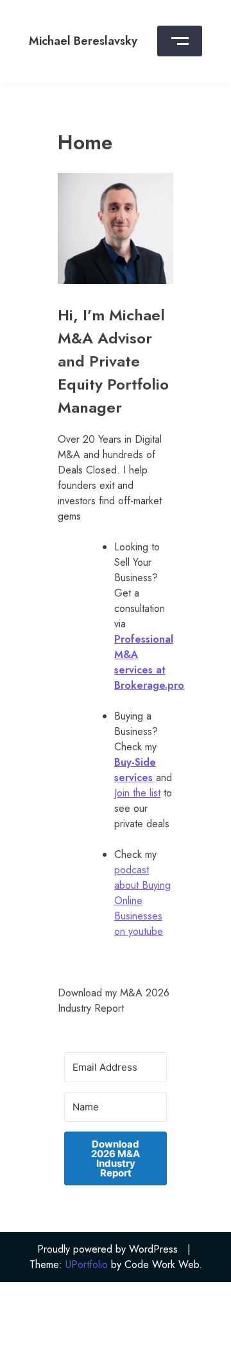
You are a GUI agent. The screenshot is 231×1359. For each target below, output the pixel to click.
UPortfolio (86, 1264)
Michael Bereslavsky (83, 41)
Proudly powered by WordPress (107, 1249)
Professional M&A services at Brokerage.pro (149, 662)
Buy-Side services (135, 770)
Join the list (137, 793)
